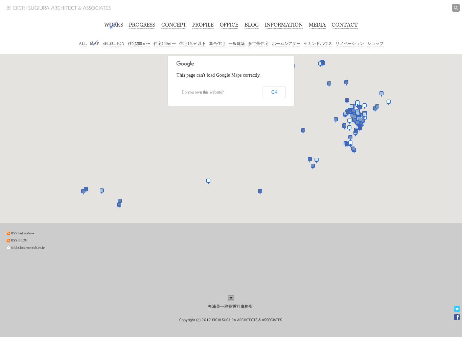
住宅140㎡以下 (192, 43)
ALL (83, 43)
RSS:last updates (22, 233)
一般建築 (237, 43)
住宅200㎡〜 (139, 43)
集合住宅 (217, 43)
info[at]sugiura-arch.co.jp (28, 247)
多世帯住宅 (258, 43)
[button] (329, 84)
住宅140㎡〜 (165, 43)
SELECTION (113, 43)
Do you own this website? (203, 92)
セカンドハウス (318, 43)
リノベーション (350, 43)
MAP (94, 43)
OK (274, 92)
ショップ (375, 43)
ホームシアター (286, 43)
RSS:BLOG (19, 240)
